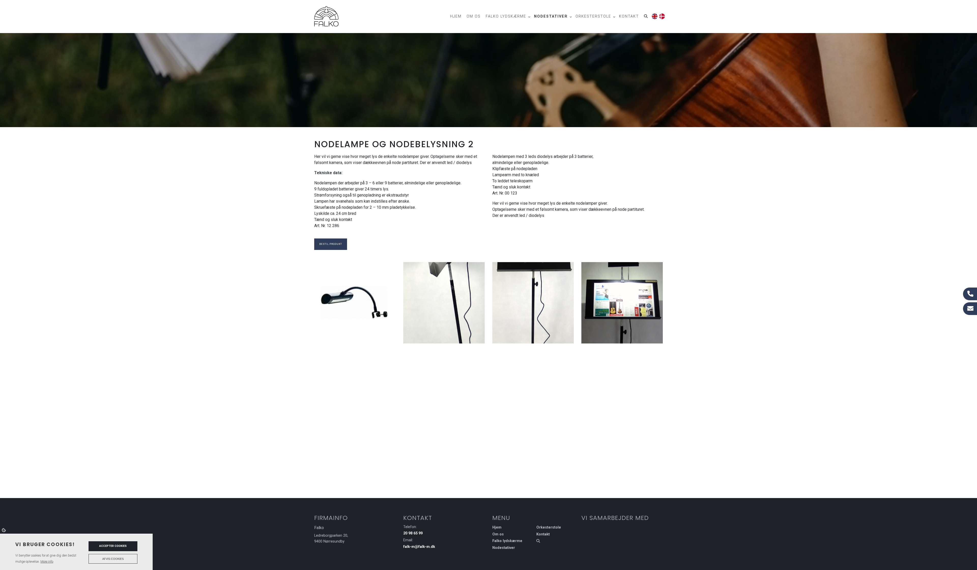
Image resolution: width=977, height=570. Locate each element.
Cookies (4, 530)
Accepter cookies (113, 546)
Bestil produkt (330, 244)
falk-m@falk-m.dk (419, 547)
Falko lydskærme (507, 541)
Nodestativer (503, 548)
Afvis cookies (113, 558)
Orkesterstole (548, 527)
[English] (654, 15)
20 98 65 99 (413, 533)
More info (46, 561)
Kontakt (543, 534)
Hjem (496, 527)
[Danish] (661, 15)
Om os (498, 534)
